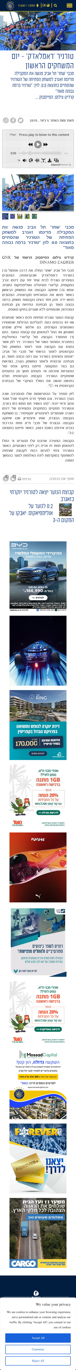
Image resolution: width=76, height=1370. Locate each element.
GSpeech (55, 165)
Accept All (38, 1338)
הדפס (26, 479)
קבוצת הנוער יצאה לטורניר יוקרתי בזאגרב (42, 496)
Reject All (38, 1360)
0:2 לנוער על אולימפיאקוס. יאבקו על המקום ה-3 (41, 513)
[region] (38, 1334)
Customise (38, 1349)
